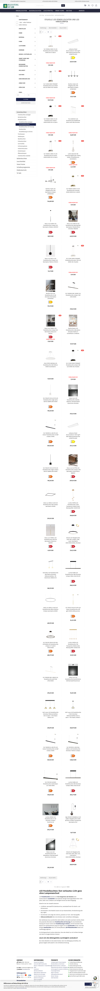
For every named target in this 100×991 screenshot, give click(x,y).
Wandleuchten (22, 139)
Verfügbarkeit (23, 19)
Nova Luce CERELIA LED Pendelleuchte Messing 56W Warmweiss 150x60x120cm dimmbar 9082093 (73, 226)
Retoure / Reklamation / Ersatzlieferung (42, 965)
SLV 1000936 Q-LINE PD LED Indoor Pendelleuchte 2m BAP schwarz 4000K (50, 434)
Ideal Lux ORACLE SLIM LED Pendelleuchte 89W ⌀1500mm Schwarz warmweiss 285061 (50, 609)
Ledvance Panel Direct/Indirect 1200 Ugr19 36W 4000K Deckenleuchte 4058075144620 (73, 51)
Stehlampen (21, 136)
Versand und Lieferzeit (39, 962)
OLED (52, 977)
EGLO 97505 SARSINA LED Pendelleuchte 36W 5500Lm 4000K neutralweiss (50, 365)
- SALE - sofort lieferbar (25, 22)
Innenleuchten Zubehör (24, 155)
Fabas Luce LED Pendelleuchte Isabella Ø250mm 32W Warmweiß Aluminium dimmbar (73, 401)
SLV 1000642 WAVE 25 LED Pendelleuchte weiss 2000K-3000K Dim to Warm (50, 50)
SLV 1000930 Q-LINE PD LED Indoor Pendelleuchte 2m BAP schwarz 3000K (50, 749)
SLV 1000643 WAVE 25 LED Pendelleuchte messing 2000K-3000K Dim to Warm (73, 190)
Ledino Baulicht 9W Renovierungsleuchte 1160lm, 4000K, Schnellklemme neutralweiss (73, 156)
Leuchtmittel (48, 11)
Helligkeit (22, 70)
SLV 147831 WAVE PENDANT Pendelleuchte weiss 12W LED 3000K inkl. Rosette (73, 260)
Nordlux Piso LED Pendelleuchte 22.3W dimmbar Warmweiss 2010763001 (50, 296)
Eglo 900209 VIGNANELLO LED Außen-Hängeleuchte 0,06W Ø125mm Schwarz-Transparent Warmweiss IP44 (73, 819)
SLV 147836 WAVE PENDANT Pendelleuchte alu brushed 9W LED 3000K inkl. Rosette (50, 85)
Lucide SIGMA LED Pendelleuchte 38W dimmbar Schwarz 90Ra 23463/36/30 (73, 574)
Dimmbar (21, 50)
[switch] (95, 985)
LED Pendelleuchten (24, 124)
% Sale (19, 173)
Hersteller (22, 28)
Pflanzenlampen (22, 153)
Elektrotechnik (21, 170)
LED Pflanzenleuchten (71, 927)
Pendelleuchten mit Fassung (62, 922)
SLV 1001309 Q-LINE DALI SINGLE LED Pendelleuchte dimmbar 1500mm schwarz (73, 749)
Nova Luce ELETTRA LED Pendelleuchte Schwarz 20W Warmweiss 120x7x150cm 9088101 (73, 470)
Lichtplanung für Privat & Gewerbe (58, 962)
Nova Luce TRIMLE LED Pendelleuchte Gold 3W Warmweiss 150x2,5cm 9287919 (50, 540)
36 (48, 32)
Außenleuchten (35, 11)
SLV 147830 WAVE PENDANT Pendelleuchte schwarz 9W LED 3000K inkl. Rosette (73, 365)
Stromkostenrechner (55, 965)
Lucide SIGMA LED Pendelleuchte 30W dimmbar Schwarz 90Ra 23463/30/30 (73, 783)
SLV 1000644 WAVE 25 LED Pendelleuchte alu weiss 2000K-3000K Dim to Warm (50, 155)
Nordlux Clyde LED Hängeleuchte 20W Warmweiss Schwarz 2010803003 (50, 191)
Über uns (36, 979)
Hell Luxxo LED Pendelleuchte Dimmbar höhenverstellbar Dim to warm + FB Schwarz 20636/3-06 (50, 715)
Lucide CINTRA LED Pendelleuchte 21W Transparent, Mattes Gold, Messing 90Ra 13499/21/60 (73, 645)
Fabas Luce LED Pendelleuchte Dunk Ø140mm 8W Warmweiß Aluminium (73, 679)
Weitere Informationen (90, 987)
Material (21, 37)
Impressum (36, 969)
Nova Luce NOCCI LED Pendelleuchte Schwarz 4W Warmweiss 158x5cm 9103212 (50, 260)
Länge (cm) (22, 83)
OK (90, 984)
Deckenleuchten (22, 117)
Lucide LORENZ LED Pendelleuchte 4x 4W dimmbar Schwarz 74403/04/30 (50, 819)
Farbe (20, 33)
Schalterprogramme (23, 167)
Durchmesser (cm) (24, 79)
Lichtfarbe (22, 45)
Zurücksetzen (25, 103)
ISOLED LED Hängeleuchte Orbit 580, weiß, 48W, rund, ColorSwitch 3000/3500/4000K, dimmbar (73, 854)
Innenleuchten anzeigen (24, 114)
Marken (52, 976)
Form (20, 41)
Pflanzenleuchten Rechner (57, 967)
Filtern (25, 99)
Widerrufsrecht (37, 972)
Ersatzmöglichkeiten (55, 970)
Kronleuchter (71, 925)
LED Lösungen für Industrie (57, 969)
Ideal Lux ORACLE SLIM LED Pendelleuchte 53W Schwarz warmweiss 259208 (50, 504)
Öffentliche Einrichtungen (39, 974)
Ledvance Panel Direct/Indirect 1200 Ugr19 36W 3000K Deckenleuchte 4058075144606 (73, 435)
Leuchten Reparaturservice (40, 976)
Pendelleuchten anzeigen (25, 122)
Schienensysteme (22, 146)
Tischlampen (21, 134)
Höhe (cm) (22, 87)
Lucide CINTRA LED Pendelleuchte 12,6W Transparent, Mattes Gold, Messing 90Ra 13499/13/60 (73, 505)
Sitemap (56, 976)
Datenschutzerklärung (21, 988)
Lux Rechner (63, 965)
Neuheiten (56, 977)
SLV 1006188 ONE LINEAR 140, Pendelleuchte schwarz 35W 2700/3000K (73, 295)
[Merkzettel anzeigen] (92, 5)
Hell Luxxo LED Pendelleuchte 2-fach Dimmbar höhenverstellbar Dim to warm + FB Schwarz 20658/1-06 (73, 715)
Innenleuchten (21, 11)
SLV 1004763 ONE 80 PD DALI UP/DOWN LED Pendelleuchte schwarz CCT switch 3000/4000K (50, 645)
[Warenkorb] (96, 5)
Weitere (69, 11)
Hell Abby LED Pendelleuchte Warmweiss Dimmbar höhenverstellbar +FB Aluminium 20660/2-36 (50, 575)
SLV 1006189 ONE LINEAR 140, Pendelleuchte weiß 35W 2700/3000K (50, 679)
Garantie (40, 979)
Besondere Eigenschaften (23, 65)
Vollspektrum (66, 967)
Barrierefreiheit (39, 970)
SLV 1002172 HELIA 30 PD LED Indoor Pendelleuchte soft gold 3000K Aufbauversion (73, 609)
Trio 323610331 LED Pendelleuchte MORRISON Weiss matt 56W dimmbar (73, 120)
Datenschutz (43, 972)
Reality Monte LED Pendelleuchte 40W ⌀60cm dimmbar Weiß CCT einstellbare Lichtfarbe (73, 331)
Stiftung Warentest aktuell (57, 974)
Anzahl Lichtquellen (25, 54)
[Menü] (98, 976)
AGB (35, 970)
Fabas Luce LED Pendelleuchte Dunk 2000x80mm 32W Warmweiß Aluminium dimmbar (50, 854)
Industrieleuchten (22, 148)
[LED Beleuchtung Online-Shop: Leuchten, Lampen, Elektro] (11, 6)
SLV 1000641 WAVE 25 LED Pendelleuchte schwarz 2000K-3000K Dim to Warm (50, 120)
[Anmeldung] (89, 5)
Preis (20, 92)
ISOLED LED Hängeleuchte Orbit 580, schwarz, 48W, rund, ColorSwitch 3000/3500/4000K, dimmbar (73, 540)
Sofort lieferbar (23, 25)
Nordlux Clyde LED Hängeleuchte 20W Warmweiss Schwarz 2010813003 (73, 86)
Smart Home (59, 11)
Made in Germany (55, 972)
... (45, 32)
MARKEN (81, 11)
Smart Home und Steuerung (24, 59)
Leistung (21, 74)
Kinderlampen (21, 151)
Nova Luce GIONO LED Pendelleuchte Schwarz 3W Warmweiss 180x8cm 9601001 (50, 225)
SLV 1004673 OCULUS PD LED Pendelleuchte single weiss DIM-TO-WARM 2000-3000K (50, 400)
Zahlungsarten (21, 973)
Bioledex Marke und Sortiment (57, 963)
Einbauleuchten (22, 141)
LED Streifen (21, 143)
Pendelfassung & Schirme (63, 923)
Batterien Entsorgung (38, 977)
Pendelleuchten (46, 896)
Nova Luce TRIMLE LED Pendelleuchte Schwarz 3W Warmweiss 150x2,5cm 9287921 (50, 331)
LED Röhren (65, 969)
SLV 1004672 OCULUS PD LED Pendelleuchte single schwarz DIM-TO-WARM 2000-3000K (50, 469)
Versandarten (21, 980)
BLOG (35, 967)
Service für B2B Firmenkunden (40, 963)
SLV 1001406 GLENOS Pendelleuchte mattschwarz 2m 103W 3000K (50, 783)
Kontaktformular (26, 969)
